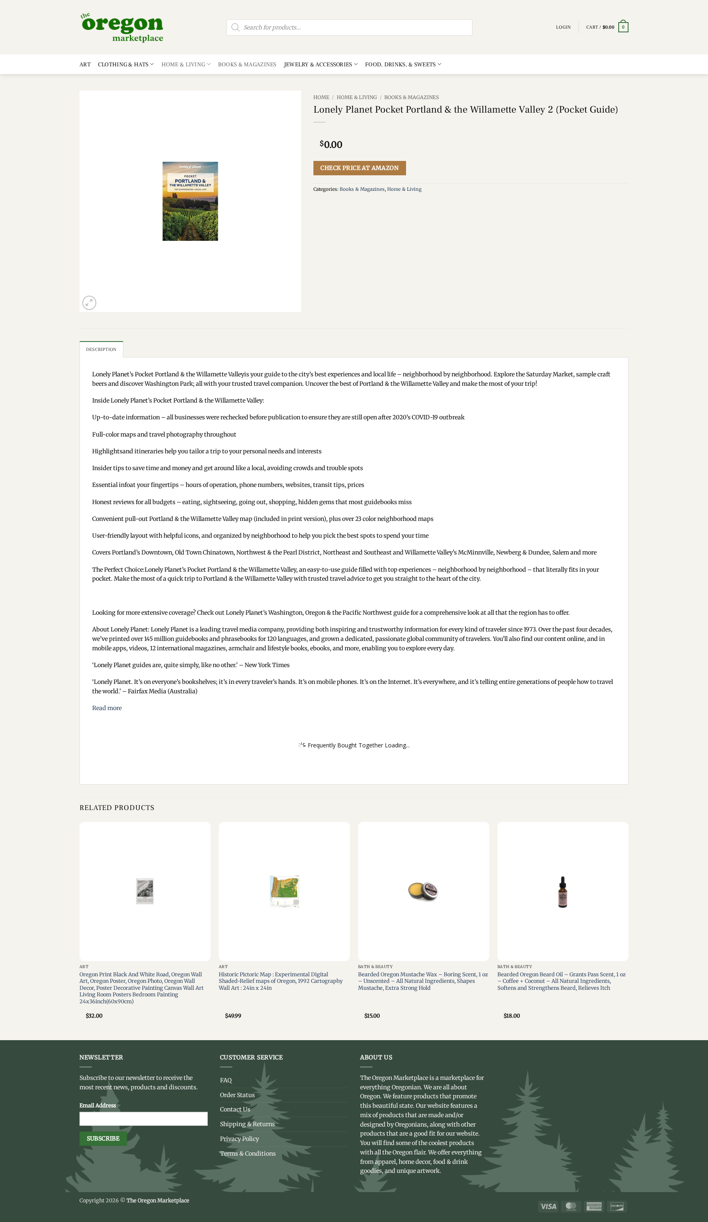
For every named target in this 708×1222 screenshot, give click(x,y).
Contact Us (235, 1109)
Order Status (237, 1095)
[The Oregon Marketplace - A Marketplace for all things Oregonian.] (122, 27)
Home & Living (183, 64)
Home (321, 97)
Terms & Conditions (248, 1153)
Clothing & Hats (123, 64)
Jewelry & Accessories (318, 64)
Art (85, 64)
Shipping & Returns (247, 1124)
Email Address (97, 1105)
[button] (607, 27)
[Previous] (80, 930)
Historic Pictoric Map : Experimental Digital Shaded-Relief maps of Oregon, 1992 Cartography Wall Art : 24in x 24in (281, 981)
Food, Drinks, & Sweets (400, 64)
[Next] (628, 930)
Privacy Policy (239, 1139)
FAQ (225, 1080)
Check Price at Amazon (359, 168)
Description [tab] (101, 349)
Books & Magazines (247, 64)
